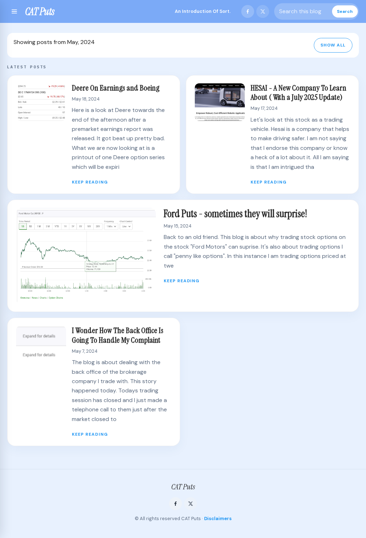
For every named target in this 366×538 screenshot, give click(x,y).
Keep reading (90, 182)
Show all (333, 45)
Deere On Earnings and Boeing (115, 88)
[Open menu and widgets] (14, 11)
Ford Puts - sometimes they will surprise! (235, 213)
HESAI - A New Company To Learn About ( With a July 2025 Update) (298, 92)
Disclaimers (218, 518)
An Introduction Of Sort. (203, 11)
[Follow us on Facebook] (247, 11)
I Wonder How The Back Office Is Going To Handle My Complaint (117, 335)
